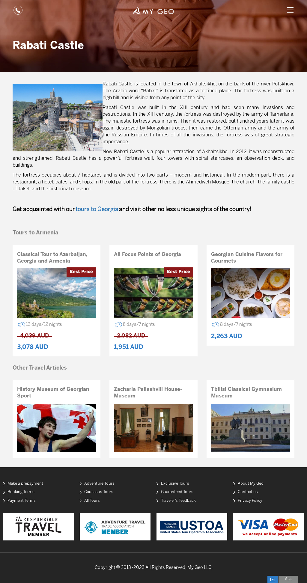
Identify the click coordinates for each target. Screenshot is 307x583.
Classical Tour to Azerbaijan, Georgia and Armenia (52, 257)
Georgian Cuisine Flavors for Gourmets (246, 257)
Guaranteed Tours (177, 492)
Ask (288, 579)
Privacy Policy (250, 501)
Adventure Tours (99, 484)
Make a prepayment (25, 484)
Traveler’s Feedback (178, 501)
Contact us (248, 492)
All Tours (92, 501)
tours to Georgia (97, 209)
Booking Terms (20, 492)
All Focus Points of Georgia (147, 254)
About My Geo (251, 484)
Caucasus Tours (98, 492)
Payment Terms (21, 501)
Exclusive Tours (175, 484)
